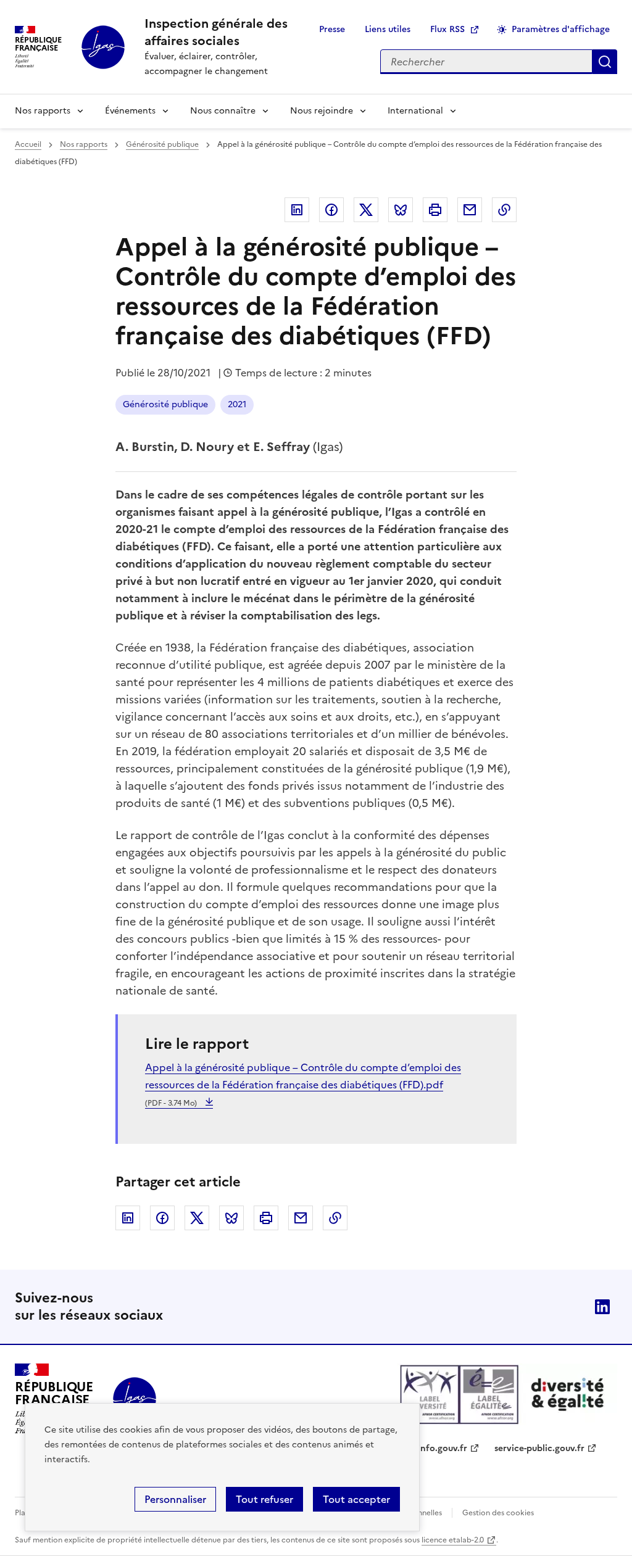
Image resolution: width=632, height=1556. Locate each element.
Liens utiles (387, 29)
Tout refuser (264, 1499)
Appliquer (604, 61)
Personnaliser (175, 1499)
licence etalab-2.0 (453, 1540)
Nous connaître (223, 110)
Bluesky (400, 209)
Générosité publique (162, 144)
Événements (130, 110)
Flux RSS (447, 29)
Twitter (366, 209)
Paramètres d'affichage (561, 29)
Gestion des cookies (498, 1512)
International (415, 110)
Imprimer (435, 209)
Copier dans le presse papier (504, 209)
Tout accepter (356, 1499)
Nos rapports (42, 110)
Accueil (28, 144)
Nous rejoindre (321, 110)
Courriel (469, 209)
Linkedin (297, 209)
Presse (332, 29)
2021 (237, 404)
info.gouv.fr (442, 1448)
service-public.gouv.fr (539, 1448)
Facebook (331, 209)
